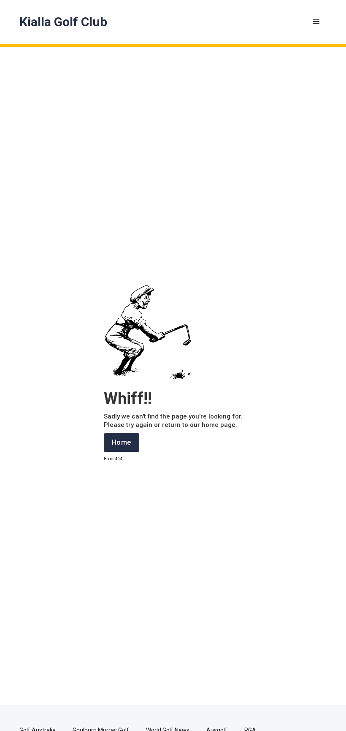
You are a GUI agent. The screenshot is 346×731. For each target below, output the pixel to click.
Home (121, 442)
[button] (316, 22)
